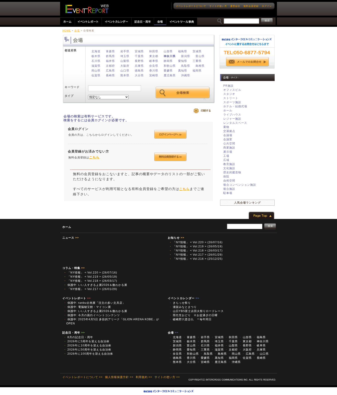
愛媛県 (168, 70)
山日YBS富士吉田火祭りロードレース (196, 311)
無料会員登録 (251, 6)
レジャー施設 (232, 118)
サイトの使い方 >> (167, 377)
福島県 (182, 51)
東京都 (153, 56)
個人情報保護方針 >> (119, 377)
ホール (227, 110)
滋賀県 (95, 65)
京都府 (110, 65)
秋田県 (153, 51)
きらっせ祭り (181, 302)
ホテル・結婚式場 (235, 106)
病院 (226, 176)
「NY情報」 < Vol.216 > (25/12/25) (196, 258)
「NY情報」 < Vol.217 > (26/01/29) (196, 254)
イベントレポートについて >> (82, 377)
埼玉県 (124, 56)
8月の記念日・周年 (78, 337)
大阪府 (124, 65)
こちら (94, 157)
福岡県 (197, 70)
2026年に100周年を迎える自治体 (88, 353)
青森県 (110, 51)
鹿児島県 (170, 75)
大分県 (139, 75)
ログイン (267, 6)
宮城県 (139, 51)
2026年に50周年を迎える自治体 (87, 349)
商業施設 (229, 147)
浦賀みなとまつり (184, 307)
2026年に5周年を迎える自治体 (86, 341)
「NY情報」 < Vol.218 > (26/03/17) (196, 250)
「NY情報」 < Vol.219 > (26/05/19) (196, 246)
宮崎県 (153, 75)
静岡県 (168, 61)
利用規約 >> (144, 377)
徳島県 (139, 70)
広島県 (110, 70)
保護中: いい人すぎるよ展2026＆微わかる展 (95, 285)
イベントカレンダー (183, 298)
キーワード (72, 87)
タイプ (69, 95)
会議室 (227, 139)
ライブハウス (232, 114)
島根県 (200, 65)
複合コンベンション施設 (239, 184)
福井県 (110, 61)
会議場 (227, 135)
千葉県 (139, 56)
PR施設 (228, 85)
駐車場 (227, 193)
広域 (226, 160)
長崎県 (110, 75)
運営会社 (235, 6)
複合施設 (229, 189)
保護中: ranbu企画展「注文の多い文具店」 (94, 302)
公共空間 (229, 143)
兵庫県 (139, 65)
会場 (77, 30)
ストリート (230, 98)
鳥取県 (185, 65)
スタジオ (229, 94)
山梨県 (124, 61)
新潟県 (185, 56)
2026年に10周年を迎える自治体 (87, 345)
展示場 (227, 151)
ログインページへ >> (170, 134)
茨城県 (197, 51)
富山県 (200, 56)
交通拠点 (229, 131)
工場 (226, 155)
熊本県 (124, 75)
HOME (66, 30)
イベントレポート (76, 298)
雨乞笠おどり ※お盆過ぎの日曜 (195, 315)
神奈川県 (170, 56)
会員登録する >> (170, 157)
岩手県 (124, 51)
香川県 (153, 70)
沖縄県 (185, 75)
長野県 (139, 61)
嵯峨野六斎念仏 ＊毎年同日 (190, 319)
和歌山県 (170, 65)
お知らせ (176, 237)
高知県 (182, 70)
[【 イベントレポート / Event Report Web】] (87, 9)
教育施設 (229, 164)
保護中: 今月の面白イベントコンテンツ (92, 315)
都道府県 (71, 50)
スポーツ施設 (232, 102)
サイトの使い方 (218, 6)
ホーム (66, 227)
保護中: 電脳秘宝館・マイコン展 (87, 307)
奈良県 (153, 65)
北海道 (95, 51)
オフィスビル (232, 89)
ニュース (70, 237)
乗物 (226, 127)
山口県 (124, 70)
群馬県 (110, 56)
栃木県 (95, 56)
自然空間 (229, 180)
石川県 (95, 61)
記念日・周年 (73, 332)
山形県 (168, 51)
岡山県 (95, 70)
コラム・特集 (73, 268)
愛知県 (182, 61)
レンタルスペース (235, 122)
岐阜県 (153, 61)
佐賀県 (95, 75)
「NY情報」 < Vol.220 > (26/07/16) (196, 242)
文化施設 (229, 168)
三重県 (197, 61)
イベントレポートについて (191, 6)
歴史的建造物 (232, 172)
